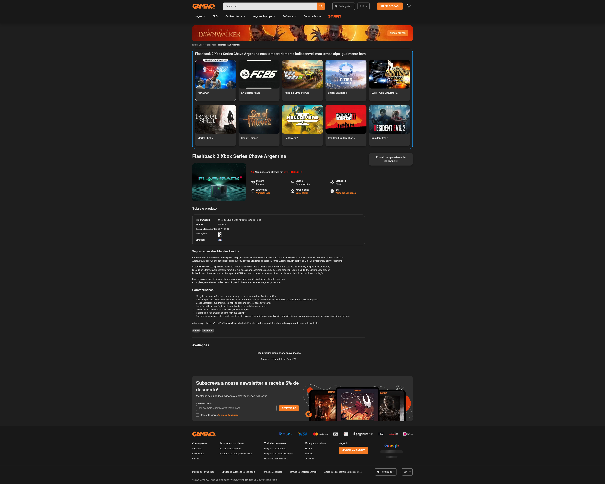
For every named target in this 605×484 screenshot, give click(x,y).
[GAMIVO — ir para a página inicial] (204, 6)
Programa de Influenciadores (278, 453)
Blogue (308, 448)
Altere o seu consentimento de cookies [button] (343, 472)
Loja (200, 45)
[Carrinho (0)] (409, 6)
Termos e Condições (228, 415)
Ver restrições (263, 193)
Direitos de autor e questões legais (238, 472)
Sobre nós (197, 448)
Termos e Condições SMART (303, 472)
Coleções (309, 458)
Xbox (214, 45)
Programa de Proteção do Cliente (235, 453)
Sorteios (309, 453)
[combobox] (270, 6)
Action (196, 330)
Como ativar (302, 193)
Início (194, 45)
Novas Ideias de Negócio (276, 458)
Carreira (196, 458)
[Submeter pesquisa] (321, 6)
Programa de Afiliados (275, 448)
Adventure (208, 330)
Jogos (207, 45)
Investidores (198, 453)
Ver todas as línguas (345, 193)
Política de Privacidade (203, 472)
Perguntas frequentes (230, 448)
